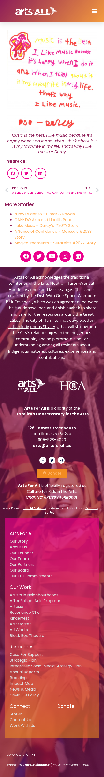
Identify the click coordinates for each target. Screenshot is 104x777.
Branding (18, 677)
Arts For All (21, 533)
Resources (22, 646)
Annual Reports (24, 672)
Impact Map (21, 683)
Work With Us (22, 725)
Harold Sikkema (34, 508)
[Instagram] (65, 256)
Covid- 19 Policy (24, 695)
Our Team (19, 558)
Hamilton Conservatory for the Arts (52, 414)
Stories (16, 714)
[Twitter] (39, 256)
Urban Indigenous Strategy (33, 326)
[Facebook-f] (42, 460)
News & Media (23, 689)
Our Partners (22, 564)
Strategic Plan (23, 660)
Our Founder (21, 553)
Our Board (19, 570)
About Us (18, 547)
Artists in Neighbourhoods (34, 595)
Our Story (19, 541)
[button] (94, 10)
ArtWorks (19, 630)
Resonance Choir (26, 612)
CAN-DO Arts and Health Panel (44, 220)
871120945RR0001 (60, 497)
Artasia (16, 606)
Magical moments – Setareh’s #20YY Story (55, 243)
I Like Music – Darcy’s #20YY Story (46, 225)
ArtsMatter (20, 624)
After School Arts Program (35, 601)
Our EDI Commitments (31, 576)
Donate (65, 706)
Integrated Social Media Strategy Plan (46, 666)
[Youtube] (52, 256)
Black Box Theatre (27, 635)
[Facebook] (25, 256)
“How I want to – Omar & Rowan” (45, 214)
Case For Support (26, 654)
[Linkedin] (78, 256)
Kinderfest (19, 618)
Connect (20, 706)
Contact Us (20, 720)
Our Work (20, 587)
